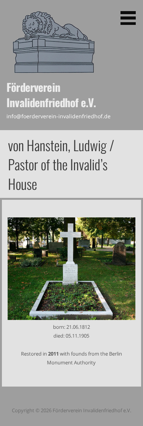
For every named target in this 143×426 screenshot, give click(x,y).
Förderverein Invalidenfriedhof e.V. (51, 94)
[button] (131, 14)
